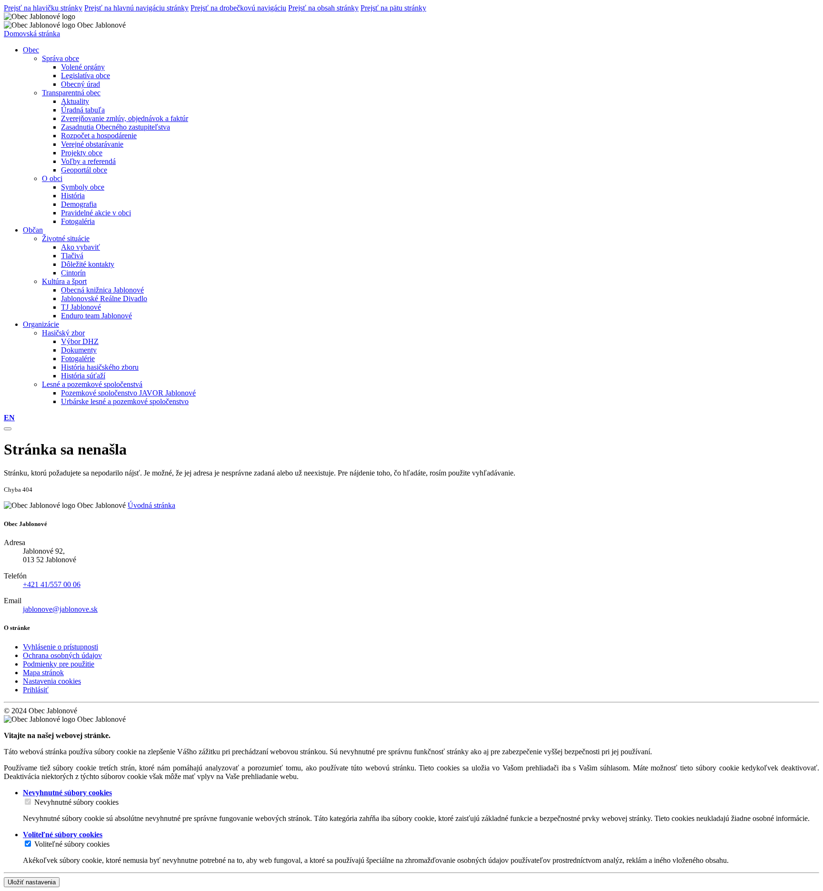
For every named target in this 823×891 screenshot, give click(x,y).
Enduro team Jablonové (96, 316)
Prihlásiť (36, 690)
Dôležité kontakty (87, 264)
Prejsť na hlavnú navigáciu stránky (136, 8)
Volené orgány (83, 67)
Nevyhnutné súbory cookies (76, 802)
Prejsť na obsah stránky (323, 8)
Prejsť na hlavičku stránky (43, 8)
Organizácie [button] (41, 324)
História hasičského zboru (100, 367)
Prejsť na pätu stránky (393, 8)
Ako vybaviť (80, 247)
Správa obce (60, 58)
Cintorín (73, 273)
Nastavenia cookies (52, 681)
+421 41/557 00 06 (51, 584)
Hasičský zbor (63, 333)
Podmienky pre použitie (58, 664)
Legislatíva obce (85, 75)
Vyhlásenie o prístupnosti (60, 647)
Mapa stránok (43, 672)
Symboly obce (82, 187)
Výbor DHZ (80, 341)
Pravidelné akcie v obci (96, 213)
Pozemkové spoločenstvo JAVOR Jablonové (128, 393)
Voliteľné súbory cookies (72, 844)
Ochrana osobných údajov (62, 655)
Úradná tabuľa (83, 110)
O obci (52, 178)
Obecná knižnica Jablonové (102, 290)
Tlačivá (72, 256)
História (73, 196)
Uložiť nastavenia (32, 882)
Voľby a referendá (88, 161)
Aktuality (75, 101)
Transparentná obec (71, 93)
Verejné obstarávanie (92, 144)
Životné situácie (66, 238)
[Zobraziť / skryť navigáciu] (7, 428)
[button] (9, 418)
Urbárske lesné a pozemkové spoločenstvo (125, 401)
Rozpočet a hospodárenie (99, 136)
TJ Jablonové (81, 307)
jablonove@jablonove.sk (60, 609)
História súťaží (83, 376)
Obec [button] (31, 50)
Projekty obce (81, 153)
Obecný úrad (80, 84)
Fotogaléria (78, 221)
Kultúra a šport (64, 281)
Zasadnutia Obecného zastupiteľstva (115, 127)
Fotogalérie (78, 358)
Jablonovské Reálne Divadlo (104, 298)
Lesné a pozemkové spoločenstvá (92, 384)
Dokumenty (79, 350)
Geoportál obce (84, 170)
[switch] (28, 802)
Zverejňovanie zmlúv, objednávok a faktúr (124, 118)
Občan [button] (33, 230)
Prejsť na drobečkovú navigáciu (238, 8)
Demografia (79, 204)
